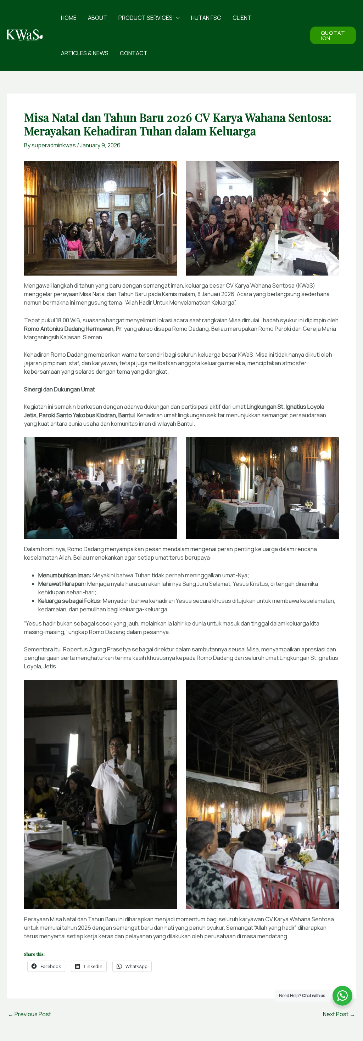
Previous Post (29, 1014)
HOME (69, 18)
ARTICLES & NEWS (84, 53)
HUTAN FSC (206, 18)
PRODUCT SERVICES (145, 18)
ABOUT (97, 18)
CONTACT (133, 53)
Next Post (339, 1014)
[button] (176, 17)
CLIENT (242, 18)
